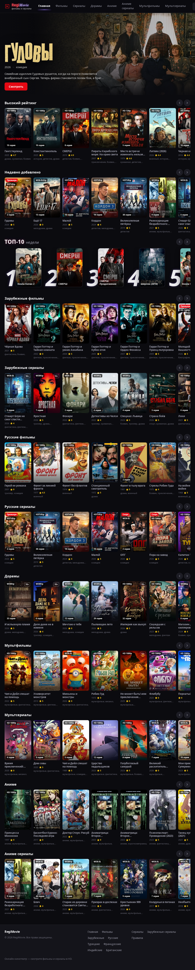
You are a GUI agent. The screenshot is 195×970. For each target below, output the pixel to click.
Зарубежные (96, 938)
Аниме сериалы (128, 6)
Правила (137, 938)
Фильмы (62, 6)
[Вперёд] (187, 103)
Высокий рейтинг (21, 103)
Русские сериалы (20, 506)
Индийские (95, 950)
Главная (44, 6)
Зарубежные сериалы (24, 367)
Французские (112, 944)
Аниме (112, 6)
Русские (113, 938)
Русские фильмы (20, 437)
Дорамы (96, 6)
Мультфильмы (149, 6)
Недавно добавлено (23, 172)
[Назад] (179, 103)
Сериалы (79, 6)
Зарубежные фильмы (24, 298)
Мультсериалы (175, 6)
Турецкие (94, 944)
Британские (114, 950)
